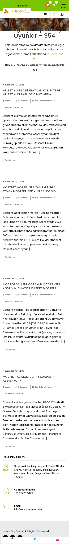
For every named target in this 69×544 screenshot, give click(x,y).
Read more (10, 160)
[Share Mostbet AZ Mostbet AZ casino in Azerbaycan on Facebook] (12, 540)
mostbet (8, 107)
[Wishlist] (48, 4)
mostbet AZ (18, 107)
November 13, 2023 (13, 84)
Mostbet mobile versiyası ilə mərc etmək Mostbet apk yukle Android (29, 189)
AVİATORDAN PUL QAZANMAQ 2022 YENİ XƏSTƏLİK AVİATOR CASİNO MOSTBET (31, 286)
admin (7, 100)
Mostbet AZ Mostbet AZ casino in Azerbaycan (28, 379)
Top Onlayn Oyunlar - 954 (45, 100)
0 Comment (23, 100)
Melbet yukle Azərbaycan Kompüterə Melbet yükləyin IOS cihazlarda (31, 92)
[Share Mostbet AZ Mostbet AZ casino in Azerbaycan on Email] (57, 540)
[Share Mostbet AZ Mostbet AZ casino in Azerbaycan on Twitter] (35, 540)
